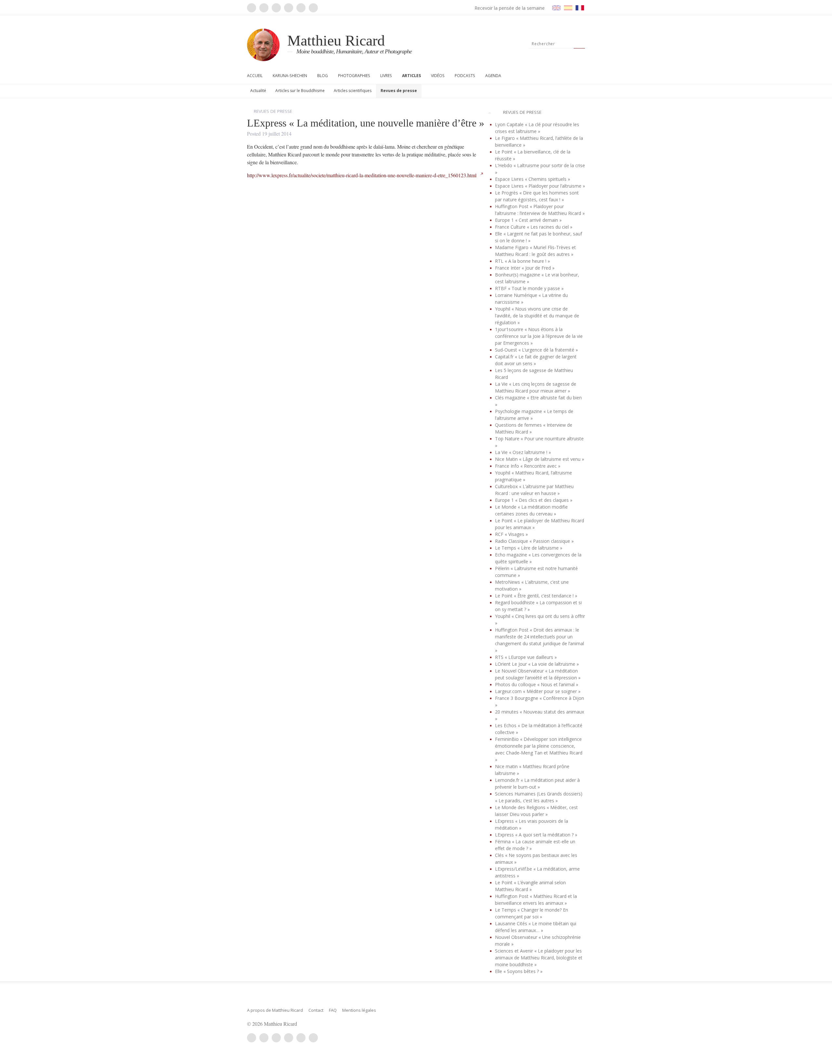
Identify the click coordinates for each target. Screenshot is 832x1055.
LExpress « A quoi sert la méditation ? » (536, 835)
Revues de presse (399, 90)
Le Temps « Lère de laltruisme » (528, 548)
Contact (315, 1010)
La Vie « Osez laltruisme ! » (523, 452)
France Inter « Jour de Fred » (524, 268)
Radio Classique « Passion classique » (534, 541)
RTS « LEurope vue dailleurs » (526, 657)
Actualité (258, 90)
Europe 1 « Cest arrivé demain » (528, 220)
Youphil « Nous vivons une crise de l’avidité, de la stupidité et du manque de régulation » (537, 316)
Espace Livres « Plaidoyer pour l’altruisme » (540, 186)
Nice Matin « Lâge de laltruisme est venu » (539, 459)
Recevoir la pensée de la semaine (509, 8)
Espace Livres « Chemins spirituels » (532, 179)
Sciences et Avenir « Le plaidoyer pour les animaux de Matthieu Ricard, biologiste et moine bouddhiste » (538, 958)
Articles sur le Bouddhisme (300, 90)
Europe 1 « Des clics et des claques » (533, 500)
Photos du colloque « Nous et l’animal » (536, 684)
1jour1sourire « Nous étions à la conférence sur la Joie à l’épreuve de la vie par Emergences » (539, 336)
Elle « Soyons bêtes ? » (518, 971)
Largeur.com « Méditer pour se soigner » (537, 691)
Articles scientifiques (352, 90)
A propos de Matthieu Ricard (275, 1010)
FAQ (333, 1010)
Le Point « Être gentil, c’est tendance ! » (536, 596)
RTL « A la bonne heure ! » (522, 261)
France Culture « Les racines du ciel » (533, 227)
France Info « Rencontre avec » (527, 466)
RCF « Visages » (511, 534)
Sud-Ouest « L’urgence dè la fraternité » (536, 350)
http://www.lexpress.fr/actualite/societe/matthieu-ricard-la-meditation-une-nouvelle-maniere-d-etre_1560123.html (362, 175)
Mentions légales (359, 1010)
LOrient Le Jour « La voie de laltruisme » (537, 664)
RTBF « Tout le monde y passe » (529, 288)
